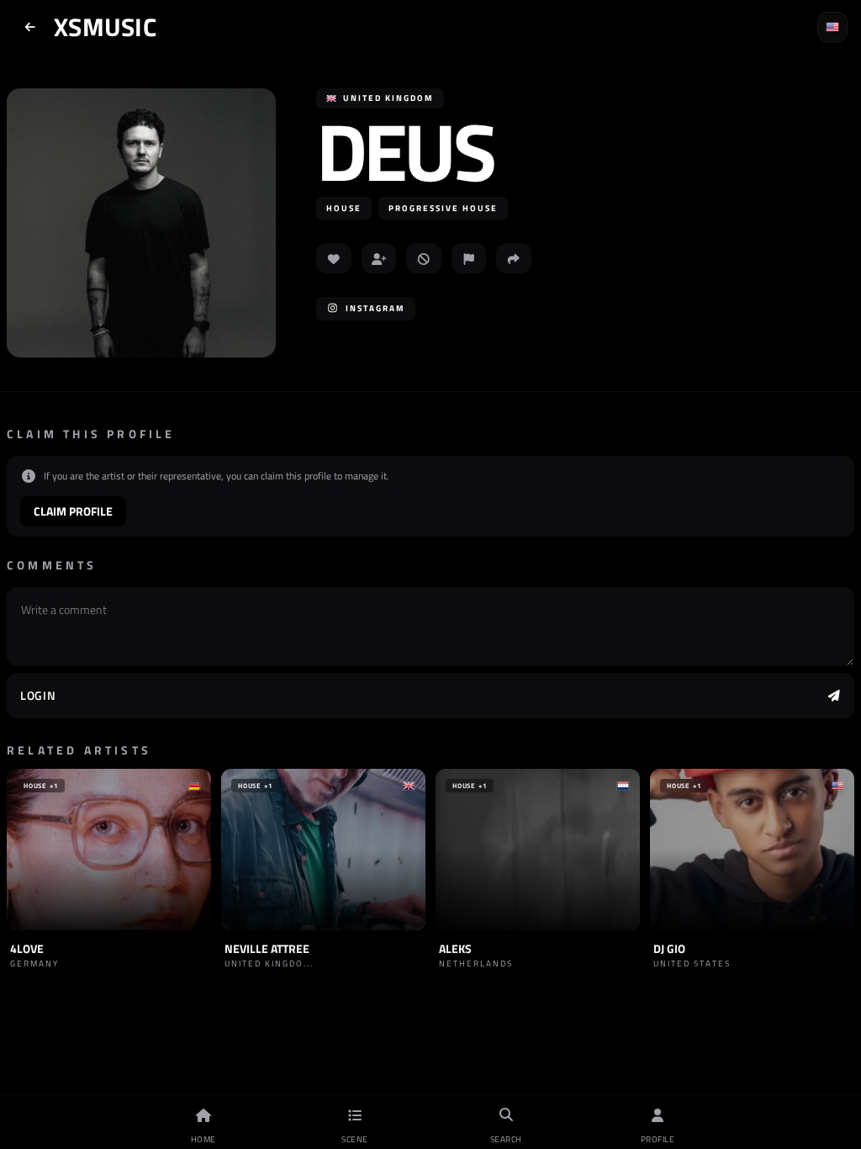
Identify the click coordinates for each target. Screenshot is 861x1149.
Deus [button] (404, 151)
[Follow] (379, 258)
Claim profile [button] (73, 511)
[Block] (423, 258)
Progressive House (443, 208)
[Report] (469, 258)
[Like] (333, 258)
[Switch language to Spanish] (832, 27)
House (344, 208)
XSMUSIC (105, 27)
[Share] (513, 258)
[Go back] (30, 27)
